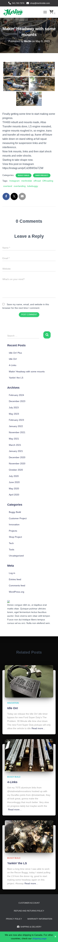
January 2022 (16, 426)
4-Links (12, 365)
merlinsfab (26, 180)
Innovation (14, 524)
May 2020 (14, 488)
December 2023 (17, 401)
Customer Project (18, 518)
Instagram (14, 180)
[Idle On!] (29, 681)
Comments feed (17, 585)
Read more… (38, 728)
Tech (11, 543)
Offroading (47, 180)
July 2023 (14, 407)
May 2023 (14, 413)
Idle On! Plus (15, 352)
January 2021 (16, 451)
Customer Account (29, 903)
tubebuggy (32, 186)
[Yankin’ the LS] (29, 836)
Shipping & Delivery (30, 927)
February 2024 (16, 395)
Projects (13, 531)
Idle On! (13, 359)
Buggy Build (23, 175)
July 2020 (14, 476)
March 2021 (15, 445)
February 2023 (16, 420)
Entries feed (15, 579)
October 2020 (16, 469)
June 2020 (14, 482)
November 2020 (17, 463)
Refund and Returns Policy (29, 911)
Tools (11, 549)
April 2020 (14, 494)
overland (7, 186)
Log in (12, 573)
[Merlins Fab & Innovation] (14, 12)
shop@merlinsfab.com (40, 3)
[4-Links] (29, 755)
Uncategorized (16, 555)
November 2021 (17, 432)
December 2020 (17, 457)
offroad (37, 180)
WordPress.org (16, 592)
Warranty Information (39, 919)
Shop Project (41, 175)
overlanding (20, 186)
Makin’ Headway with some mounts (27, 371)
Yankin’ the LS (16, 377)
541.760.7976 (18, 3)
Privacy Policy (14, 919)
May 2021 (14, 438)
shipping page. (39, 938)
